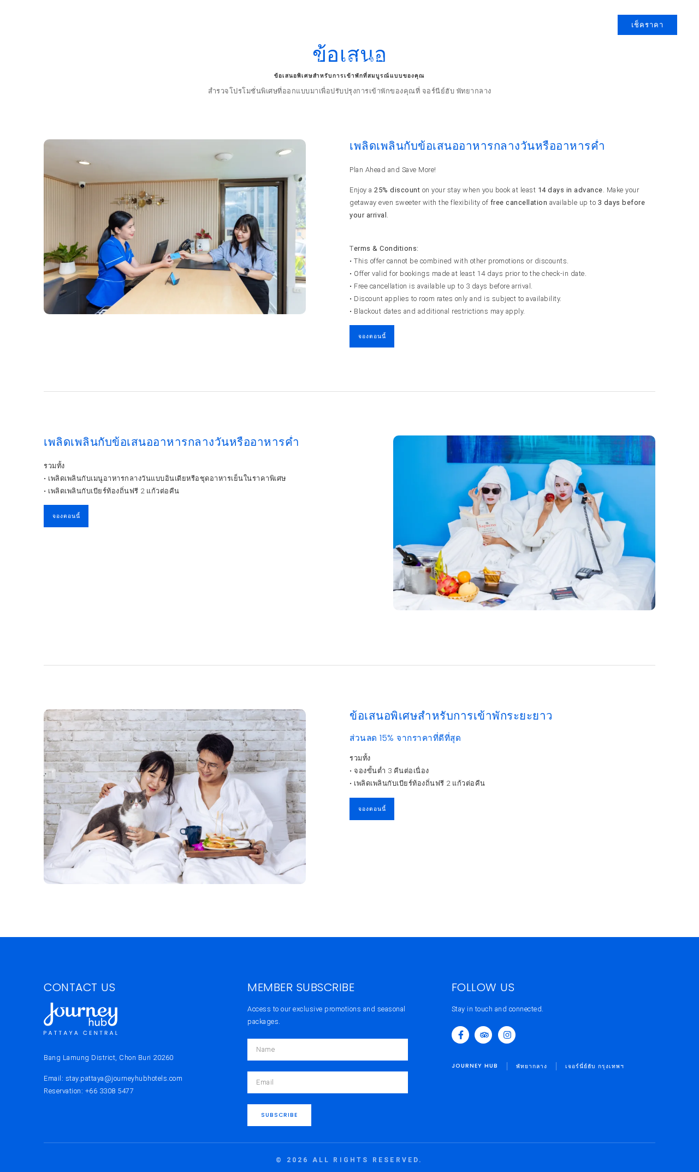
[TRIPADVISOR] (483, 1035)
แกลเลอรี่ (455, 59)
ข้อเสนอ (249, 59)
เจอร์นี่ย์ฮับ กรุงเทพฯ (63, 30)
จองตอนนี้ (372, 336)
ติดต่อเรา (566, 59)
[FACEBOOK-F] (460, 1035)
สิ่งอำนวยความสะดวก (380, 59)
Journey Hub (47, 18)
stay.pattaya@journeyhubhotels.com (124, 1078)
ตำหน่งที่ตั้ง (510, 59)
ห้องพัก (188, 59)
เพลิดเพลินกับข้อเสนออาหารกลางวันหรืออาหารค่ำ (477, 146)
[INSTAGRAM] (507, 1035)
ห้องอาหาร (303, 59)
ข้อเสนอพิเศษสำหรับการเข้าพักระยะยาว (451, 715)
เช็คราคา (647, 25)
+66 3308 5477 (109, 1091)
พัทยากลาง (107, 18)
